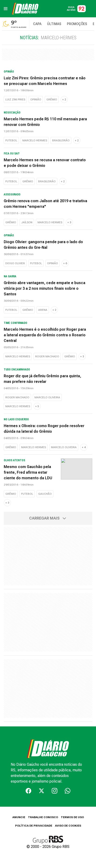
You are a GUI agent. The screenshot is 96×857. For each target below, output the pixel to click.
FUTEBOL (11, 140)
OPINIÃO (35, 99)
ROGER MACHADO (47, 356)
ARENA (42, 309)
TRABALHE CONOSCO (43, 817)
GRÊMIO (51, 99)
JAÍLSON (26, 222)
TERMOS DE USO (72, 817)
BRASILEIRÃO (61, 140)
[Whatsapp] (67, 791)
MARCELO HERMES (34, 140)
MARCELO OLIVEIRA (47, 397)
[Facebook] (28, 791)
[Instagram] (54, 791)
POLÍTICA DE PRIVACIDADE (33, 825)
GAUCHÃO (45, 493)
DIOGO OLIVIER (15, 263)
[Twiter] (41, 791)
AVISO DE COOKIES (68, 825)
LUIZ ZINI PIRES (15, 99)
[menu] (5, 8)
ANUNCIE (18, 817)
